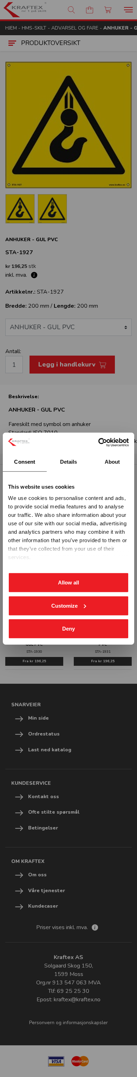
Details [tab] (68, 462)
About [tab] (112, 462)
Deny (68, 629)
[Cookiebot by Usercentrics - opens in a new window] (98, 442)
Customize (64, 605)
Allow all (68, 583)
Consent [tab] (24, 462)
